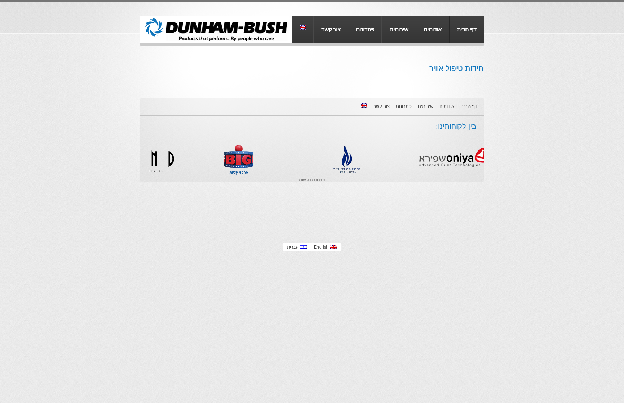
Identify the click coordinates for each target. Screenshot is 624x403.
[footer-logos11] (329, 132)
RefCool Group (214, 29)
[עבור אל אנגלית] (302, 27)
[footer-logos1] (435, 132)
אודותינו (433, 29)
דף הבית (466, 29)
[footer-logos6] (222, 132)
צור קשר (331, 29)
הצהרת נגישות (312, 179)
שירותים (398, 29)
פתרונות (365, 29)
